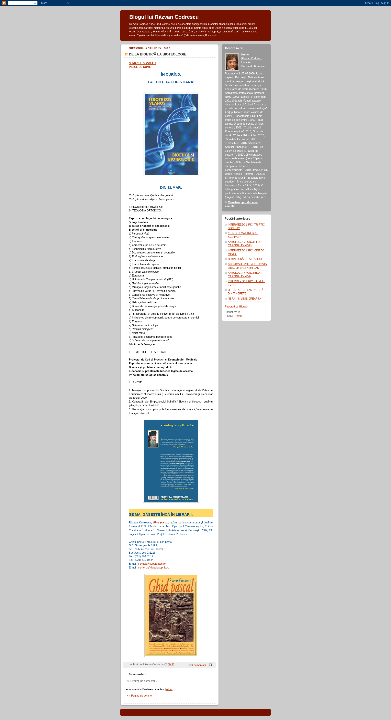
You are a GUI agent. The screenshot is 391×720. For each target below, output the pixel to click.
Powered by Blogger (236, 306)
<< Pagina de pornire (139, 695)
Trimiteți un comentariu (143, 681)
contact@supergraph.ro (152, 563)
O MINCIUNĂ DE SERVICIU (245, 259)
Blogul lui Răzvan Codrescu (164, 17)
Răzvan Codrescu (251, 58)
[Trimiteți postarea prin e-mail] (210, 665)
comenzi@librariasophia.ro (153, 567)
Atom (169, 689)
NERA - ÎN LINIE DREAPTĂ (244, 298)
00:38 (171, 664)
